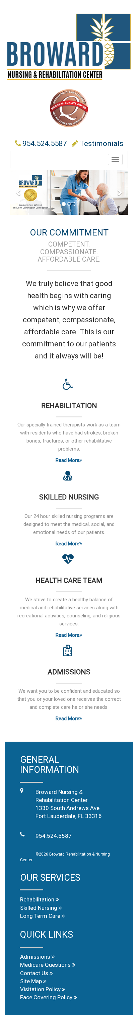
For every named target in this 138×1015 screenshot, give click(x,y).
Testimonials (101, 143)
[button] (19, 192)
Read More (67, 460)
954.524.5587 (44, 143)
